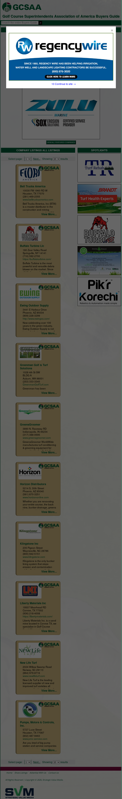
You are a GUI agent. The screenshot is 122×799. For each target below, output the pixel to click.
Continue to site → (63, 84)
